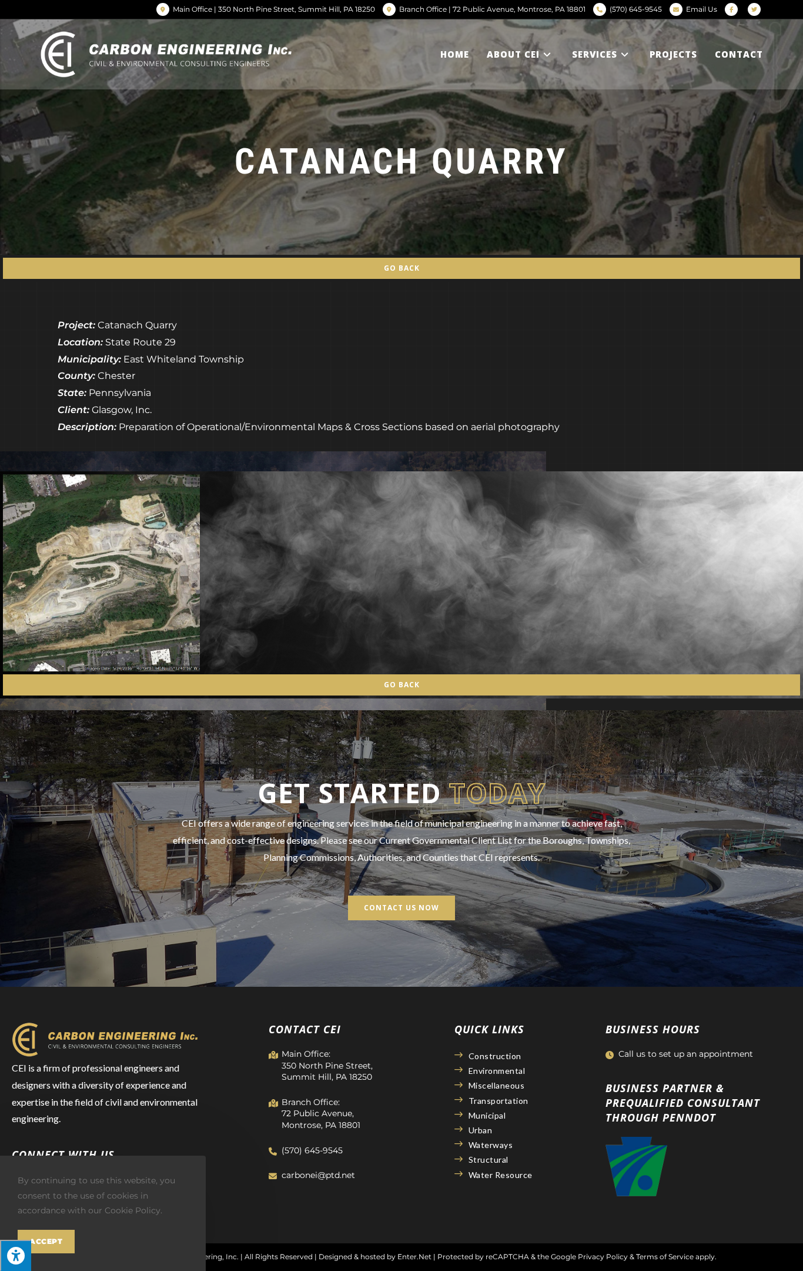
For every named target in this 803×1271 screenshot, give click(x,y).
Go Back (402, 268)
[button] (401, 908)
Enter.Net (414, 1256)
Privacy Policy (603, 1256)
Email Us (701, 9)
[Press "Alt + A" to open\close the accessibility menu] (15, 1255)
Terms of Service (665, 1256)
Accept (46, 1241)
